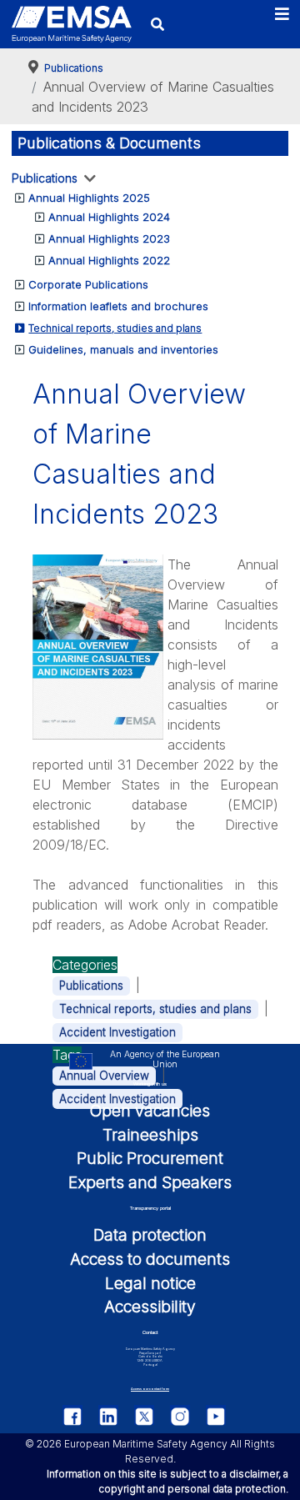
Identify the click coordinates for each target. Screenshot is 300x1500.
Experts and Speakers (150, 1182)
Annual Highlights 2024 (109, 216)
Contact (150, 1332)
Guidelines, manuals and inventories (123, 349)
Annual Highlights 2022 (109, 260)
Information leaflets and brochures (118, 306)
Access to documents (150, 1259)
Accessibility (150, 1307)
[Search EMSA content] (157, 24)
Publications (45, 178)
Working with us (150, 1083)
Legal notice (150, 1283)
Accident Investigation (117, 1032)
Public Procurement (150, 1158)
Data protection (150, 1235)
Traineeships (150, 1135)
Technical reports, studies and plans (115, 328)
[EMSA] (72, 24)
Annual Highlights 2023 (109, 238)
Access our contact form (150, 1389)
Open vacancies (150, 1111)
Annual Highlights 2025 (89, 197)
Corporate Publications (88, 284)
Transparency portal (150, 1208)
